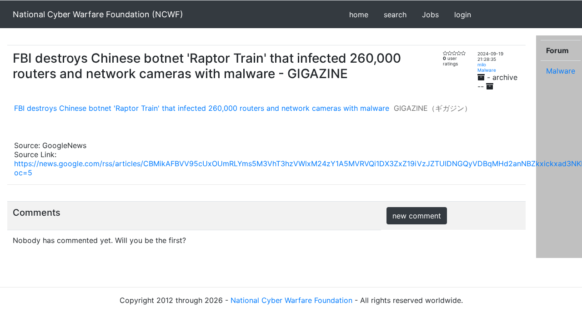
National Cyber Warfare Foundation (291, 300)
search (395, 14)
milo (481, 64)
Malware (486, 70)
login (462, 14)
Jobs (430, 14)
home (358, 14)
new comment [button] (416, 215)
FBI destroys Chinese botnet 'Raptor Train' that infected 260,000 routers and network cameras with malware (201, 108)
